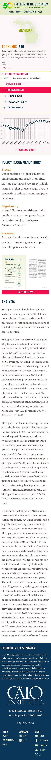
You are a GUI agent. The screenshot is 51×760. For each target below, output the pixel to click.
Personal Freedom (15, 107)
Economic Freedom (15, 89)
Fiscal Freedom (15, 95)
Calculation (30, 11)
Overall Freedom (13, 83)
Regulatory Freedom (18, 101)
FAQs (40, 11)
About (19, 11)
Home (11, 11)
